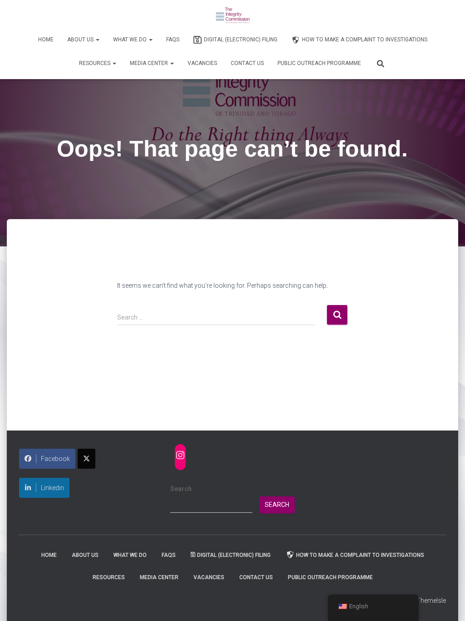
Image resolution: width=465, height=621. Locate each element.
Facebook (55, 458)
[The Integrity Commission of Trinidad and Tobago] (233, 16)
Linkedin (52, 487)
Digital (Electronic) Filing (240, 39)
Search (181, 488)
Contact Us (247, 63)
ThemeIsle (431, 600)
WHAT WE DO (130, 39)
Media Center (149, 63)
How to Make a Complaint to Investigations (364, 39)
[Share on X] (86, 459)
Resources (95, 63)
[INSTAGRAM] (180, 455)
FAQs (172, 39)
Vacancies (202, 63)
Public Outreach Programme (319, 63)
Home (46, 39)
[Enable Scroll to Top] (447, 602)
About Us (81, 39)
